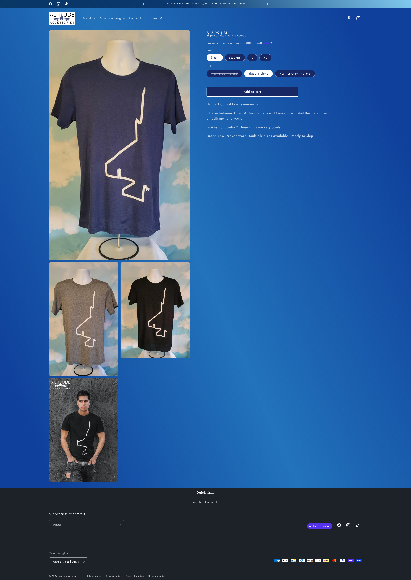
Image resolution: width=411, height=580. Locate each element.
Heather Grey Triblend (295, 74)
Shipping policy (157, 576)
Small (215, 58)
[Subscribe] (119, 525)
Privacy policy (114, 576)
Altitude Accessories (70, 576)
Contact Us (212, 502)
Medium (235, 58)
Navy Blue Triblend (226, 74)
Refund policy (94, 576)
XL (265, 58)
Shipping (212, 35)
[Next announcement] (267, 4)
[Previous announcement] (143, 4)
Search (196, 502)
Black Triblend (258, 74)
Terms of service (135, 576)
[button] (112, 18)
